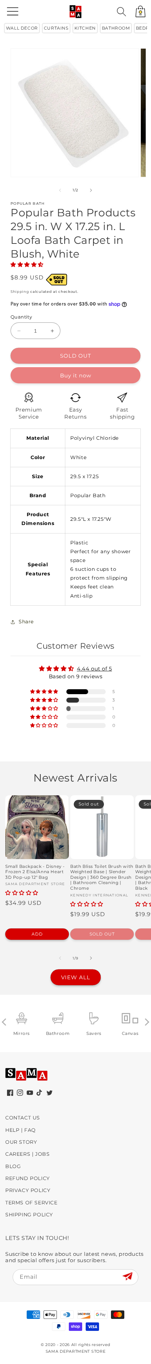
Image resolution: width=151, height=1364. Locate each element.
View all (75, 977)
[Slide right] (91, 190)
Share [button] (26, 621)
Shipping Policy (29, 1214)
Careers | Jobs (27, 1154)
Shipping (20, 291)
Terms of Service (31, 1202)
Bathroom (116, 28)
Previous (5, 1022)
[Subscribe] (127, 1277)
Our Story (21, 1142)
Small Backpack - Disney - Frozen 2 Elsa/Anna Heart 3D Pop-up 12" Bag (35, 872)
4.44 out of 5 (94, 668)
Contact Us (22, 1118)
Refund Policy (27, 1178)
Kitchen (85, 28)
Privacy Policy (27, 1190)
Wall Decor (22, 28)
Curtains (56, 28)
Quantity (21, 317)
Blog (13, 1166)
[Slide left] (60, 190)
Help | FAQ (20, 1130)
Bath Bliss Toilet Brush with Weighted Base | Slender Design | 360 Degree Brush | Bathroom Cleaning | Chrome (101, 877)
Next (145, 1022)
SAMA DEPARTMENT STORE (76, 1351)
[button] (121, 11)
